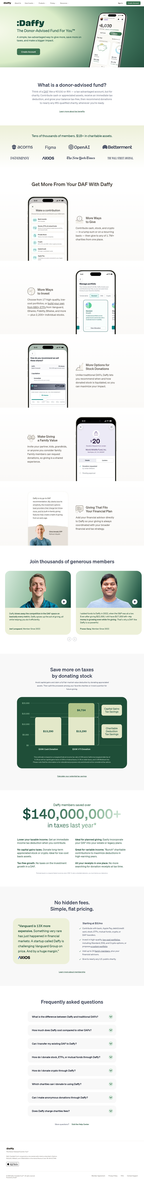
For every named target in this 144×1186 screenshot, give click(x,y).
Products (42, 3)
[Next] (75, 639)
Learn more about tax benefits (72, 111)
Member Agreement (98, 1176)
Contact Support (132, 1176)
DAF (46, 91)
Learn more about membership (72, 972)
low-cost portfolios (111, 939)
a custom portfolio (99, 946)
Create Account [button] (28, 52)
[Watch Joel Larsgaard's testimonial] (64, 601)
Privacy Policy (112, 1176)
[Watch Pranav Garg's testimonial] (134, 601)
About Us (18, 3)
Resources (63, 3)
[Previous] (69, 639)
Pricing (52, 3)
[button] (120, 3)
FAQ (122, 1176)
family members (102, 951)
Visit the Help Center (80, 1124)
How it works (29, 3)
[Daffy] (7, 3)
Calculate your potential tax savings (72, 776)
